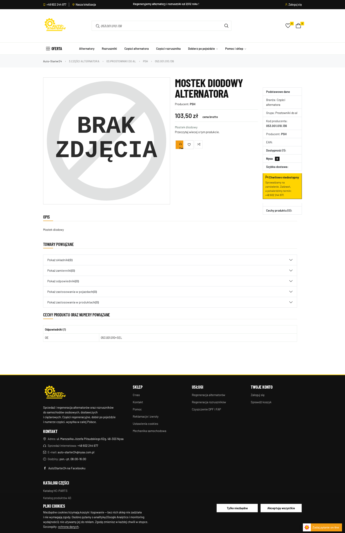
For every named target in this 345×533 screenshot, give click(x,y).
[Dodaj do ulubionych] (189, 144)
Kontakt (138, 402)
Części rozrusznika (168, 48)
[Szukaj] (226, 26)
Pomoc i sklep (234, 48)
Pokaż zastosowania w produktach (73, 302)
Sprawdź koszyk (261, 402)
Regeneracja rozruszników (209, 402)
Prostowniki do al (286, 113)
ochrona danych (68, 526)
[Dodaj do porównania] (199, 144)
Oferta (57, 48)
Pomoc (137, 409)
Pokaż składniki (59, 260)
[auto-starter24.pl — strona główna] (55, 393)
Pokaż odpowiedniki (63, 281)
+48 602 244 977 (56, 4)
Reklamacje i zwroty (146, 416)
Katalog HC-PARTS (55, 490)
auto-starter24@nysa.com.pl (76, 452)
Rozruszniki (109, 48)
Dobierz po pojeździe (201, 48)
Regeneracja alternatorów (208, 395)
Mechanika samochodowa (149, 431)
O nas (136, 395)
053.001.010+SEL (111, 337)
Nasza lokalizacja (86, 4)
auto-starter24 (52, 61)
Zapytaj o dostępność (181, 148)
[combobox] (156, 26)
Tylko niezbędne (237, 508)
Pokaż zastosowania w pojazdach (72, 291)
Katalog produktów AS (57, 498)
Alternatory (86, 48)
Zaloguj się (295, 4)
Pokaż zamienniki (61, 270)
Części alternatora (136, 48)
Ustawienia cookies (145, 423)
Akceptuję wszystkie (281, 508)
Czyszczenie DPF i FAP (206, 409)
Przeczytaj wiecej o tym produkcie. (197, 132)
